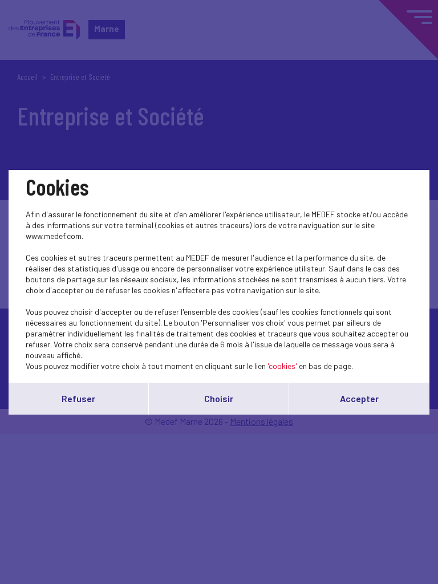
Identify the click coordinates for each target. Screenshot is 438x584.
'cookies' (282, 366)
